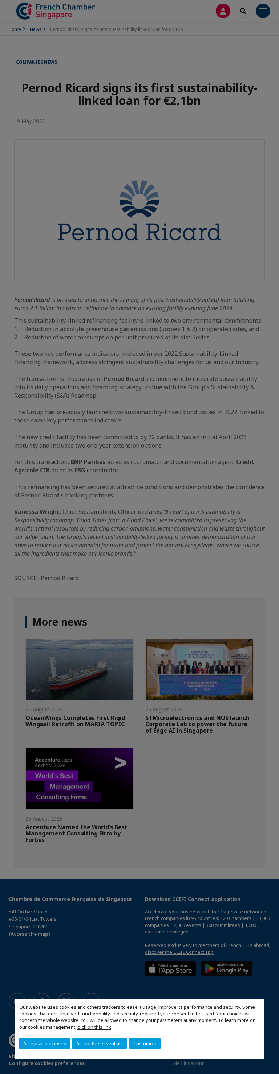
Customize (145, 1043)
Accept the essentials (99, 1043)
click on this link (94, 1027)
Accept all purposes (44, 1043)
